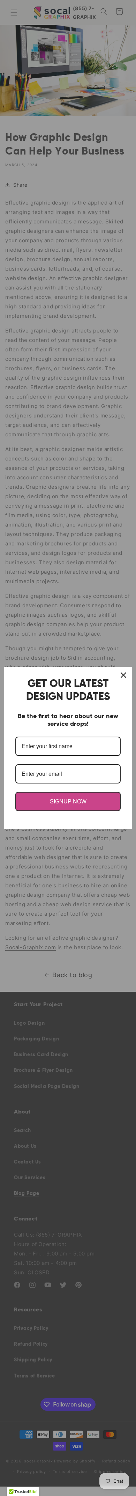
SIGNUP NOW (68, 801)
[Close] (123, 675)
